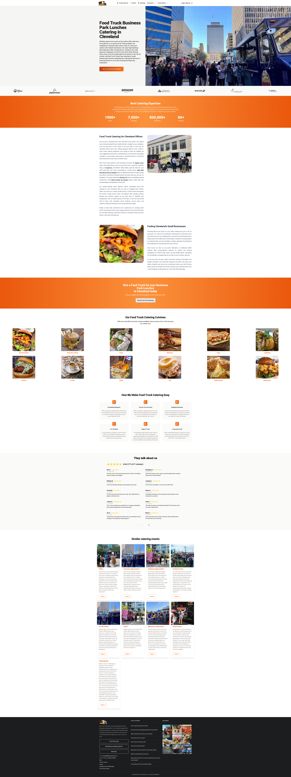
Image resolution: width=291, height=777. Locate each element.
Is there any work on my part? (138, 737)
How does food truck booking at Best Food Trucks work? (144, 729)
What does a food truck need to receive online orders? (144, 750)
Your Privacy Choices (104, 768)
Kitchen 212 (123, 177)
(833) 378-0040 (112, 758)
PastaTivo (109, 168)
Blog (100, 760)
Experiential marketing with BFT (114, 746)
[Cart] (191, 3)
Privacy (101, 764)
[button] (152, 525)
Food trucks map (114, 741)
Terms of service (103, 762)
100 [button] (149, 525)
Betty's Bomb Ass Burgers (119, 180)
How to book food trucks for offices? (139, 725)
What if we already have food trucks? (140, 754)
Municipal (114, 751)
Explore (103, 596)
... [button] (145, 525)
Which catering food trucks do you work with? (141, 733)
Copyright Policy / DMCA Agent (106, 766)
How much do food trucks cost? (138, 741)
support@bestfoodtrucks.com (110, 755)
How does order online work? (138, 746)
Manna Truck (139, 163)
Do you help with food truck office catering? (141, 764)
